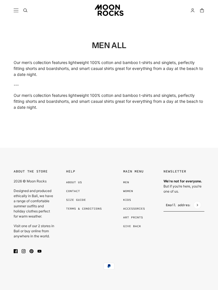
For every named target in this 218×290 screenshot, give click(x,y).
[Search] (25, 10)
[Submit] (197, 205)
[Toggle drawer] (16, 10)
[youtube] (39, 251)
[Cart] (202, 10)
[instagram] (23, 251)
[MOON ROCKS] (109, 10)
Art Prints (133, 217)
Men (126, 182)
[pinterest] (31, 251)
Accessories (134, 208)
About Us (74, 182)
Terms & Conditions (84, 208)
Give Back (132, 226)
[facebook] (15, 251)
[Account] (192, 10)
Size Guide (76, 200)
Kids (127, 200)
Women (128, 191)
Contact (73, 191)
